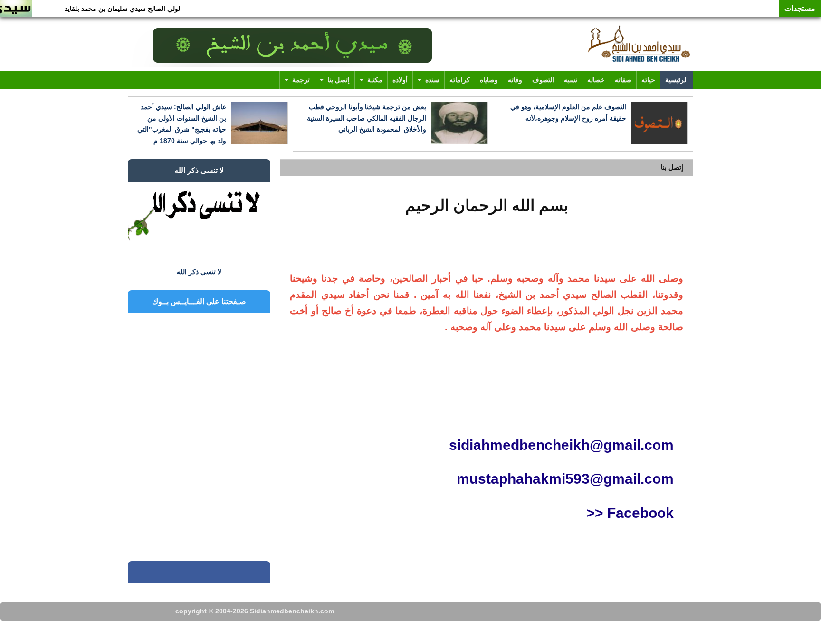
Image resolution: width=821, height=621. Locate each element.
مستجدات (799, 8)
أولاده (400, 80)
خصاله (596, 80)
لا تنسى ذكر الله (199, 170)
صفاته (623, 80)
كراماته (459, 80)
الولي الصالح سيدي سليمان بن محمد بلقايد (133, 8)
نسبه (570, 80)
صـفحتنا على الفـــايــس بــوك (199, 301)
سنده (432, 80)
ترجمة (301, 80)
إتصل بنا (338, 80)
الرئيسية (676, 80)
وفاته (515, 80)
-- (199, 572)
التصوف (543, 80)
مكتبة (374, 80)
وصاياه (489, 80)
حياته (648, 80)
